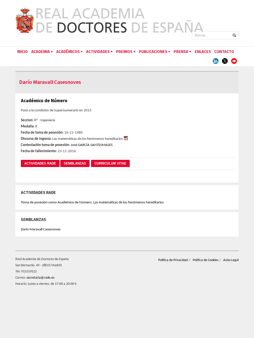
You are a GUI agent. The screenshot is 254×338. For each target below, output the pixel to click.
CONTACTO (224, 51)
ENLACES (203, 51)
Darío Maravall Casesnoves (41, 229)
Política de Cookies (205, 260)
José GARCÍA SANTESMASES (92, 145)
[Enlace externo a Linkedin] (215, 61)
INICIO (22, 51)
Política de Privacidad (173, 260)
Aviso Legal (231, 260)
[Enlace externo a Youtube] (234, 61)
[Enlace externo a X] (224, 61)
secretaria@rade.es (40, 278)
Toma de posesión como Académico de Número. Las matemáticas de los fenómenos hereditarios (92, 202)
